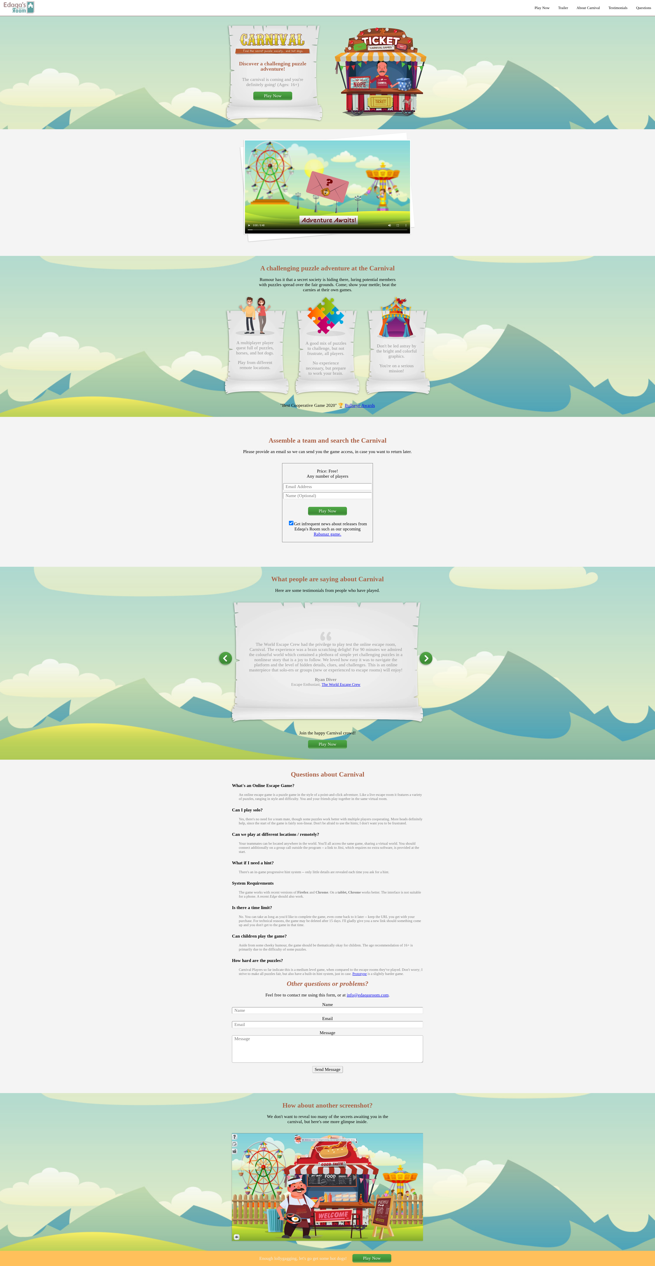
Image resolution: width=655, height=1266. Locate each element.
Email (327, 1018)
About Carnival (588, 8)
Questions (643, 8)
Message (327, 1032)
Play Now (542, 8)
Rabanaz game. (327, 534)
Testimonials (618, 8)
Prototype (359, 974)
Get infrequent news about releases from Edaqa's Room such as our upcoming (330, 529)
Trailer (563, 8)
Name (327, 1004)
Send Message (327, 1069)
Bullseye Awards (360, 405)
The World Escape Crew (341, 684)
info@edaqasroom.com (368, 995)
